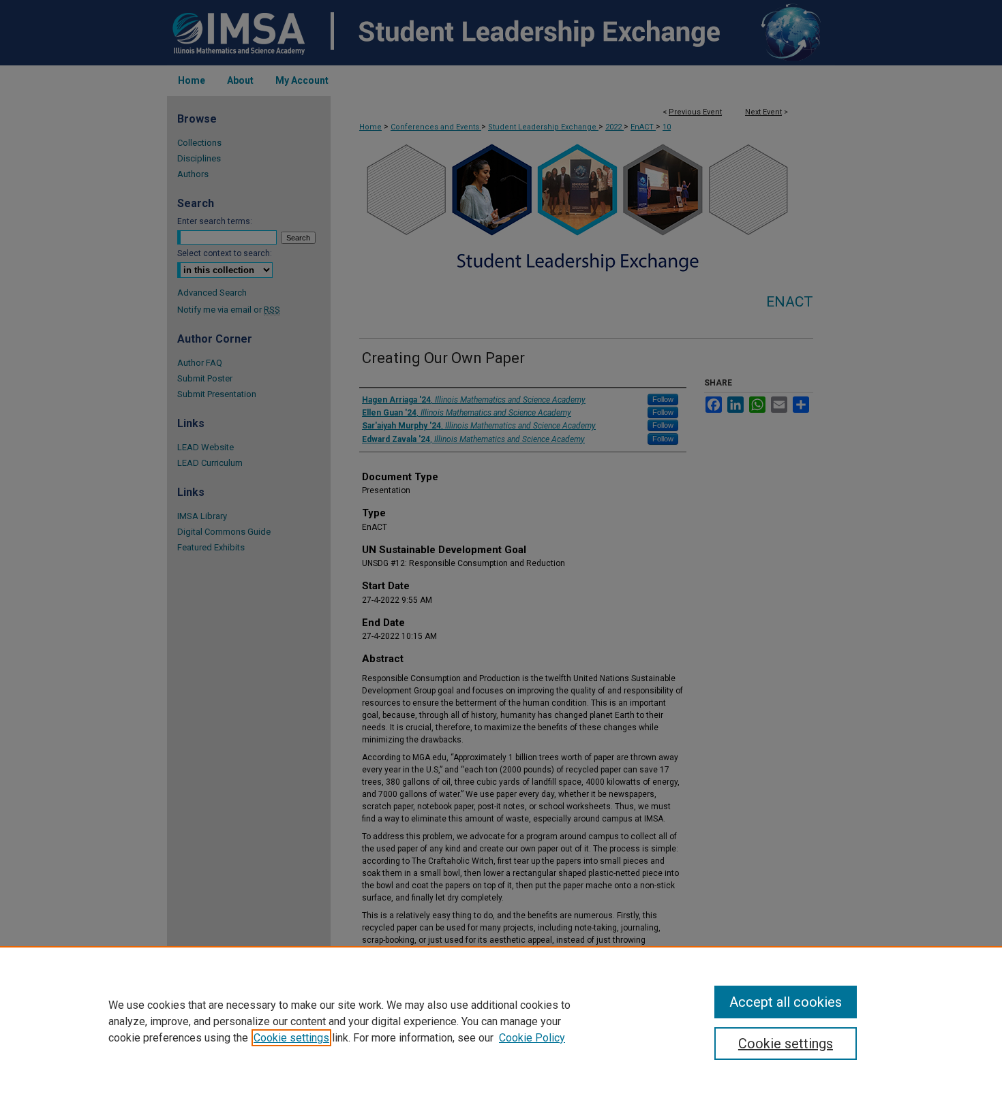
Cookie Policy (532, 1037)
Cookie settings (291, 1037)
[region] (501, 1021)
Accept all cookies (785, 1002)
